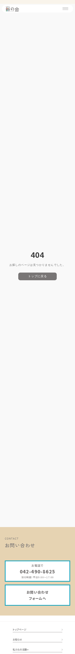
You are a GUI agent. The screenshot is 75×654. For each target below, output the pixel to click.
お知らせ (17, 639)
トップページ (19, 629)
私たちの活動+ (21, 649)
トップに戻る (37, 276)
